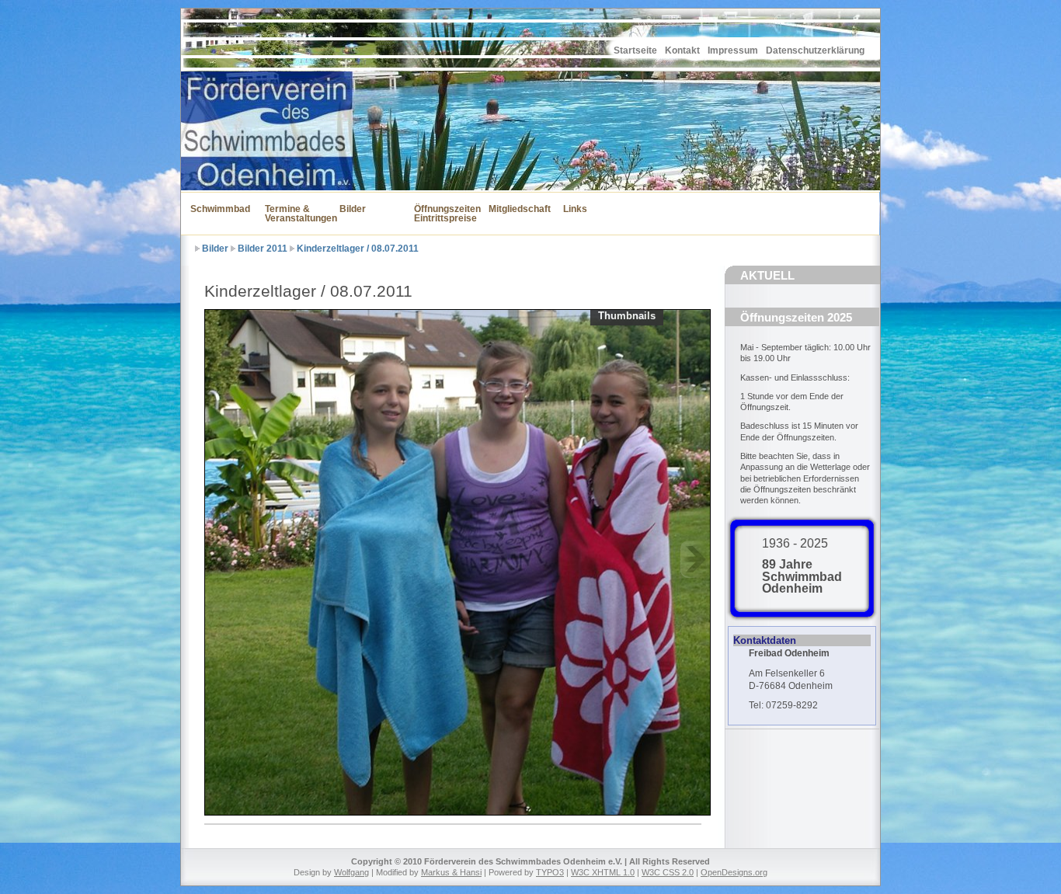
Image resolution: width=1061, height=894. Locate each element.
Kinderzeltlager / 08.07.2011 (358, 248)
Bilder (352, 208)
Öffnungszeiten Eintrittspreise (442, 213)
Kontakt (682, 50)
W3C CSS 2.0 (668, 872)
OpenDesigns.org (734, 872)
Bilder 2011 (262, 248)
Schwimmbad (218, 208)
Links (575, 208)
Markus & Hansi (451, 872)
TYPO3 (550, 872)
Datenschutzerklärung (815, 50)
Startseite (635, 50)
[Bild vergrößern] (458, 560)
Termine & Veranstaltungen (293, 213)
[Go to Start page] (220, 41)
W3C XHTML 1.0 (603, 872)
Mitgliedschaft (516, 208)
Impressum (733, 50)
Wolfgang (351, 872)
